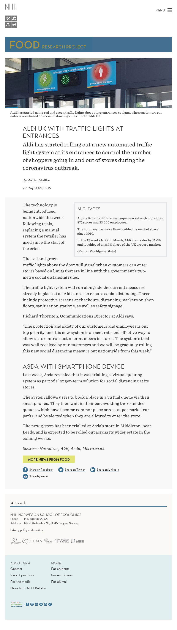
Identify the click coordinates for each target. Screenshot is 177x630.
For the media (20, 581)
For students (60, 568)
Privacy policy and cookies (26, 530)
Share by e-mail (38, 476)
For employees (62, 575)
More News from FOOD (49, 459)
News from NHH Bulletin (28, 588)
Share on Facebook (41, 469)
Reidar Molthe (39, 180)
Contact (16, 568)
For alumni (59, 581)
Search (157, 502)
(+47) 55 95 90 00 (36, 519)
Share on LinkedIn (108, 469)
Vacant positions (22, 575)
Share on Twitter (75, 469)
